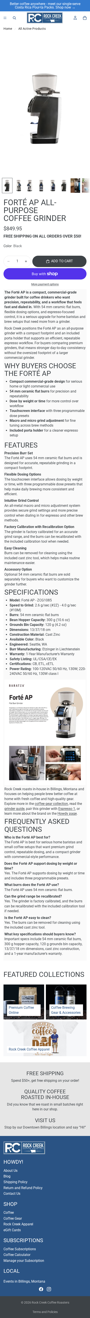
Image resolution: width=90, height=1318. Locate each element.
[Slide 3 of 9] (30, 185)
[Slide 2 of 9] (18, 185)
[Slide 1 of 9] (7, 185)
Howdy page (67, 813)
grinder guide (14, 809)
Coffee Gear (12, 1218)
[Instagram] (49, 1289)
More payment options (45, 284)
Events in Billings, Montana (24, 1281)
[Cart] (85, 18)
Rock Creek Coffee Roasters (50, 1302)
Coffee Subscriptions (19, 1249)
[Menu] (5, 18)
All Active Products (32, 28)
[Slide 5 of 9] (52, 185)
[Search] (14, 18)
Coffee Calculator (16, 1255)
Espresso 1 (66, 809)
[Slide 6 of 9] (64, 185)
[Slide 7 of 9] (75, 185)
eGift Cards (12, 1230)
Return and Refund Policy (23, 1188)
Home (7, 28)
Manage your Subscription (23, 1261)
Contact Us (11, 1194)
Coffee (8, 1213)
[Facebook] (41, 1289)
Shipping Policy (15, 1182)
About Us (10, 1171)
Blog (6, 1176)
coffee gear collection (51, 804)
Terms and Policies (45, 1312)
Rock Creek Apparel (18, 1224)
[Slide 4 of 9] (41, 185)
